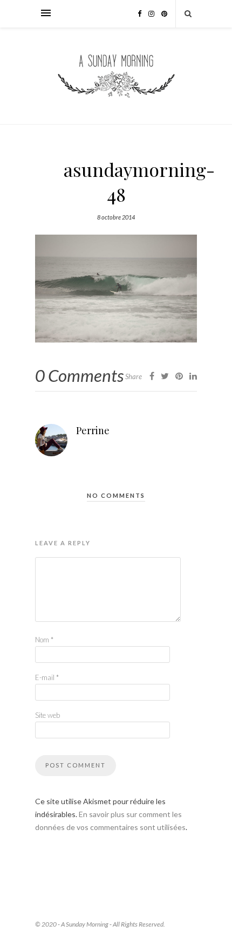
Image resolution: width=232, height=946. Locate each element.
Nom (44, 639)
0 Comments (79, 375)
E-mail (47, 677)
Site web (47, 715)
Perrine (93, 430)
